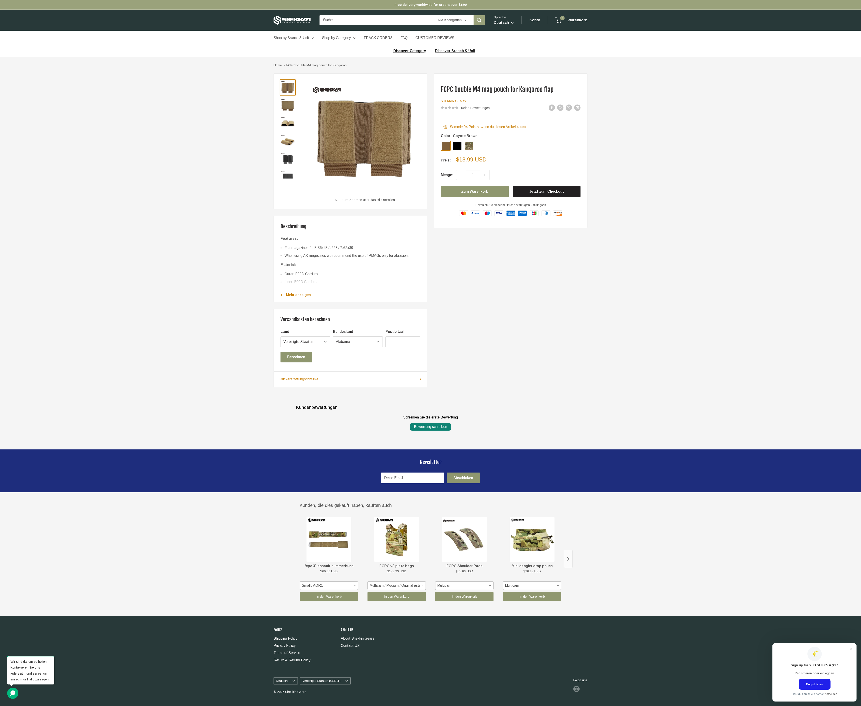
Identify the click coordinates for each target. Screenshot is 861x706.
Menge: (447, 175)
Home (278, 65)
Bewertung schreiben (430, 427)
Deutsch (282, 680)
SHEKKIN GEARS (453, 101)
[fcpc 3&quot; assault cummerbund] (329, 539)
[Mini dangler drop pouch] (532, 539)
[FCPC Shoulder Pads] (464, 539)
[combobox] (329, 585)
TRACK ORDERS (378, 38)
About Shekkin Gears (357, 638)
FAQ (404, 38)
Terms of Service (287, 653)
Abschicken (463, 478)
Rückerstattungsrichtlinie (298, 379)
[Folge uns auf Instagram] (576, 689)
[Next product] (568, 559)
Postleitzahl (395, 331)
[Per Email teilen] (577, 107)
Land (284, 331)
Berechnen (296, 357)
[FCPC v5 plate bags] (396, 539)
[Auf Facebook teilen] (552, 107)
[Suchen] (479, 20)
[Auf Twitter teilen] (569, 107)
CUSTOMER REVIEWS (434, 38)
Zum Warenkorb (474, 191)
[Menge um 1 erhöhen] (484, 175)
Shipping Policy (285, 638)
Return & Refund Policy (292, 660)
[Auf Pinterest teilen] (560, 107)
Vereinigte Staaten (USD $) (321, 680)
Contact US (350, 645)
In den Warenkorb (329, 596)
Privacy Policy (285, 645)
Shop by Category (336, 38)
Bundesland (343, 331)
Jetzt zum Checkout (546, 191)
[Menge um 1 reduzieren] (461, 175)
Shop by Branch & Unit (291, 38)
